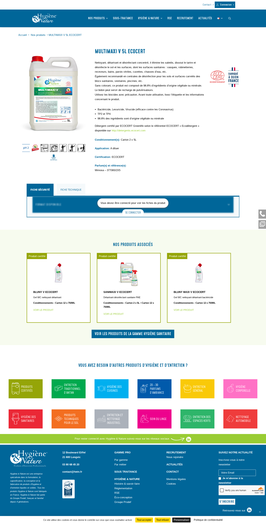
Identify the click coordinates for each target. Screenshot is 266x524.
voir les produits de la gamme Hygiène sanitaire (133, 334)
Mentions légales (176, 479)
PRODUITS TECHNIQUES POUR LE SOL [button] (71, 419)
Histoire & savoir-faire (127, 483)
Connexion (226, 4)
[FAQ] (262, 224)
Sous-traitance (123, 18)
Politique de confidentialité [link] (208, 520)
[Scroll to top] (260, 511)
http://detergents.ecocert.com (128, 130)
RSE (169, 18)
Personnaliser (181, 520)
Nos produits (96, 18)
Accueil (22, 35)
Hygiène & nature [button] (148, 18)
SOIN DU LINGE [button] (158, 419)
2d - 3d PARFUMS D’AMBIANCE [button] (157, 389)
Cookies (171, 483)
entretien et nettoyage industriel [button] (115, 419)
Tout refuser (162, 520)
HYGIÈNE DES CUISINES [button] (114, 389)
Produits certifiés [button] (26, 389)
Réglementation (123, 488)
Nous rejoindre (174, 457)
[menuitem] (208, 5)
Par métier (120, 464)
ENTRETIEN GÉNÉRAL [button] (199, 389)
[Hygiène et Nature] (44, 18)
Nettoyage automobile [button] (243, 419)
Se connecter (133, 213)
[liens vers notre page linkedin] (188, 441)
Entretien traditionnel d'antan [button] (72, 389)
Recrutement (185, 18)
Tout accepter (144, 520)
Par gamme (121, 459)
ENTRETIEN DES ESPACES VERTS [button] (201, 419)
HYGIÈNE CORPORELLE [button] (243, 389)
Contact (207, 4)
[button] (231, 18)
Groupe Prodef (122, 502)
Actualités (205, 18)
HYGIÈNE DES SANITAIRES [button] (28, 419)
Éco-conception (123, 497)
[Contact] (262, 214)
